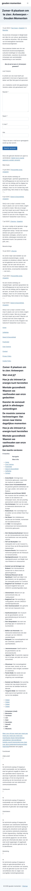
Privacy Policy (7, 356)
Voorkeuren (20, 744)
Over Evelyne (7, 346)
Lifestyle (13, 221)
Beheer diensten (11, 740)
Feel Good (14, 28)
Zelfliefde (6, 332)
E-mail (5, 124)
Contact (5, 351)
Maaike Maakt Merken (13, 738)
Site (4, 132)
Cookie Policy (7, 361)
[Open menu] (27, 3)
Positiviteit (6, 342)
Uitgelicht (21, 28)
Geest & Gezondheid (17, 197)
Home (4, 327)
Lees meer (14, 733)
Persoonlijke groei (16, 170)
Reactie (5, 92)
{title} (25, 744)
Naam (5, 116)
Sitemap (25, 886)
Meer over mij (7, 733)
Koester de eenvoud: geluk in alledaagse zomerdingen (14, 405)
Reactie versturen (10, 148)
